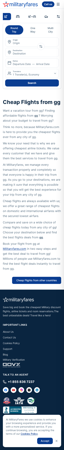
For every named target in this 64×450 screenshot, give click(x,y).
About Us (8, 331)
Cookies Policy (11, 343)
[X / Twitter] (29, 390)
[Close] (56, 441)
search (32, 82)
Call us (48, 4)
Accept (45, 440)
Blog (5, 354)
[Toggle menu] (58, 4)
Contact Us (9, 337)
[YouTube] (13, 390)
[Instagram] (21, 390)
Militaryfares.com (14, 248)
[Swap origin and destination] (40, 46)
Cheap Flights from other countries (36, 280)
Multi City (50, 30)
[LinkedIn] (37, 390)
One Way (32, 30)
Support (7, 348)
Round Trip (14, 30)
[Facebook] (6, 390)
